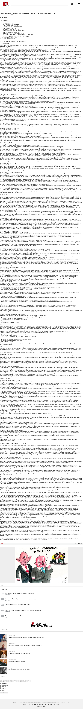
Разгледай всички (78, 543)
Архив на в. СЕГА (25, 704)
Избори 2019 (58, 704)
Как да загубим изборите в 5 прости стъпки (19, 669)
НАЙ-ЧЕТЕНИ (4, 589)
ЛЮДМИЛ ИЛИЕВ (12, 652)
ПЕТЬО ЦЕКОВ (11, 668)
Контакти (52, 704)
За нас (31, 704)
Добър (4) (4, 687)
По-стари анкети (79, 696)
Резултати (72, 696)
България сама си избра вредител (17, 661)
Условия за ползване (44, 704)
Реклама (36, 704)
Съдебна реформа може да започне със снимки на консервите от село (26, 637)
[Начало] (6, 3)
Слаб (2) (3, 690)
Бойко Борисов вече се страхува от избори (19, 653)
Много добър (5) (5, 685)
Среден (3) (4, 688)
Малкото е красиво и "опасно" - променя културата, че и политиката (25, 645)
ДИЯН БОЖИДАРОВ (12, 643)
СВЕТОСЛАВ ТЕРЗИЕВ (12, 660)
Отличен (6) (4, 683)
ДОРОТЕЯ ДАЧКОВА (12, 635)
